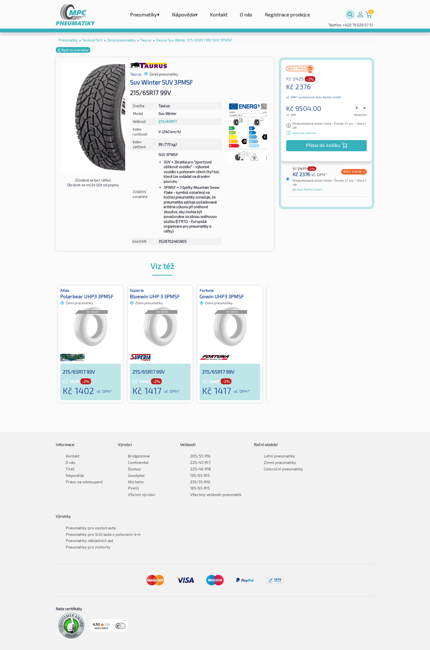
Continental (138, 462)
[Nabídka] (125, 622)
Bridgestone (139, 455)
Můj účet (360, 14)
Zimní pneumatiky (280, 462)
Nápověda (185, 14)
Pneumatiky (145, 14)
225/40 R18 (200, 468)
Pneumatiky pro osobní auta (91, 527)
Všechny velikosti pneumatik (215, 494)
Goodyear (136, 475)
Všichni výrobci (141, 494)
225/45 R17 (200, 462)
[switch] (120, 626)
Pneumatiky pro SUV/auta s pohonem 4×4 (103, 534)
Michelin (136, 481)
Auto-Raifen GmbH (309, 189)
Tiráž (70, 468)
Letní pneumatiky (279, 455)
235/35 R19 (200, 481)
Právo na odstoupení (84, 481)
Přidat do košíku (323, 145)
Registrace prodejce (287, 14)
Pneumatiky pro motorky (88, 547)
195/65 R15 (200, 475)
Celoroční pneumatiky (283, 468)
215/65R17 (168, 121)
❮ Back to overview (73, 50)
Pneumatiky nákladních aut (89, 540)
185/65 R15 (200, 488)
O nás (246, 14)
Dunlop (134, 468)
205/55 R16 (200, 455)
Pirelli (133, 488)
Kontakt (218, 14)
